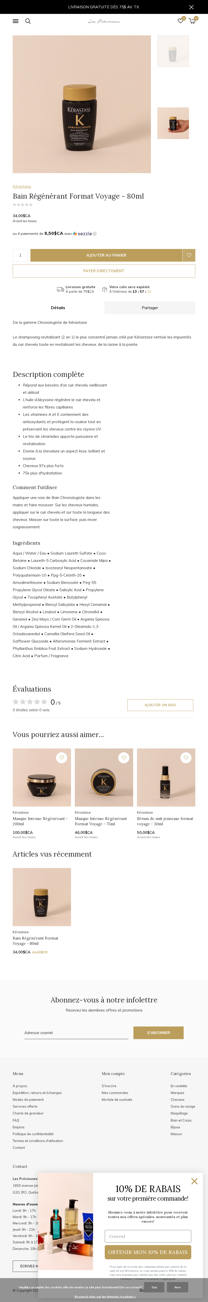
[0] (191, 21)
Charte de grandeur (28, 1113)
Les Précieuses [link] (25, 1179)
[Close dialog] (194, 1181)
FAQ (16, 1120)
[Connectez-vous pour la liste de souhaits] (189, 255)
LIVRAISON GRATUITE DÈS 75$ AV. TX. (104, 7)
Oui (154, 1287)
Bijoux (175, 1127)
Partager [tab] (150, 307)
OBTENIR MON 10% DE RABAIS (148, 1252)
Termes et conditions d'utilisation (38, 1141)
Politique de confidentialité (33, 1134)
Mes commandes (115, 1093)
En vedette (179, 1086)
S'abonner (158, 1032)
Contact (19, 1148)
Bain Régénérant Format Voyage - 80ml (35, 941)
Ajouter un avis (160, 705)
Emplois (19, 1127)
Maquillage (179, 1113)
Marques (177, 1093)
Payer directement (104, 270)
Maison (176, 1134)
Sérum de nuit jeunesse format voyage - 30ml (165, 821)
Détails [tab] (58, 307)
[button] (16, 21)
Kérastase (22, 186)
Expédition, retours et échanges (37, 1093)
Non (178, 1287)
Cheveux (177, 1100)
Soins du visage (183, 1106)
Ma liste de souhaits (117, 1100)
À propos (20, 1086)
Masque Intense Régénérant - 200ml (40, 821)
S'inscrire (109, 1086)
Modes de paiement (28, 1100)
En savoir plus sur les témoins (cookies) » (105, 1296)
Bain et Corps (181, 1120)
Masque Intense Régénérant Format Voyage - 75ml (101, 821)
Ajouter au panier (106, 255)
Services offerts (25, 1106)
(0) (36, 205)
